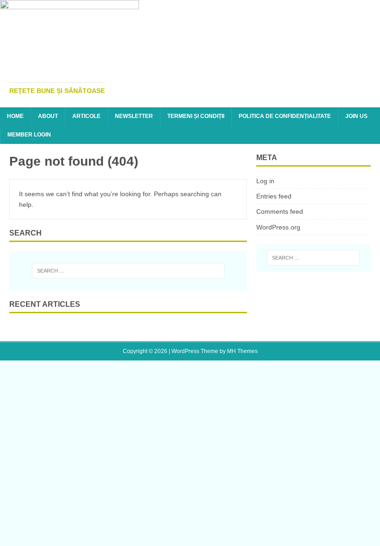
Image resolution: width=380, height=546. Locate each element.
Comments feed (279, 211)
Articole (86, 116)
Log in (265, 181)
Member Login (29, 134)
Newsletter (134, 116)
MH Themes (242, 351)
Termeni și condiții (195, 116)
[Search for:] (128, 271)
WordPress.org (278, 227)
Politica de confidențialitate (285, 116)
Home (15, 116)
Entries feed (273, 196)
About (48, 116)
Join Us (356, 116)
